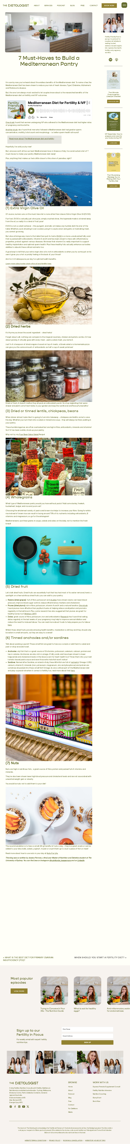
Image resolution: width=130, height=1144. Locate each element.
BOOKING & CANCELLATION (72, 1140)
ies (55, 600)
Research (65, 616)
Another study (12, 129)
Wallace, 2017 (30, 614)
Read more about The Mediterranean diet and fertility (31, 138)
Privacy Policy (54, 1140)
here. (10, 625)
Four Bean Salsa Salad (29, 434)
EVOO (59, 236)
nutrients (75, 662)
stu (51, 600)
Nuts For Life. (52, 853)
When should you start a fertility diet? (99, 958)
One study (10, 122)
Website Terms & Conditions (35, 1140)
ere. (73, 671)
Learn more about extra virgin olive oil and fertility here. (28, 263)
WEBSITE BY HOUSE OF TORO (95, 1140)
